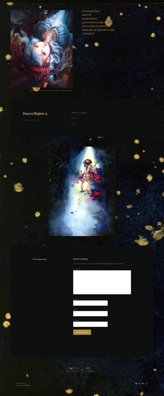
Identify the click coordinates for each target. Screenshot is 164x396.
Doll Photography (96, 26)
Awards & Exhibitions (98, 30)
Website (76, 320)
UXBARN (27, 385)
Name (76, 299)
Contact (88, 33)
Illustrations (93, 22)
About (86, 14)
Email (75, 310)
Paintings (89, 18)
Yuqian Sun (90, 11)
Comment (76, 269)
